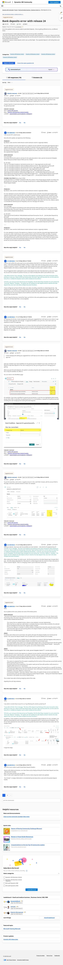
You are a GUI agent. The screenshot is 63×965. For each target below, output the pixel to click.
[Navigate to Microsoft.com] (6, 2)
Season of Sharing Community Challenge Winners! (26, 828)
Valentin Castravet (12, 93)
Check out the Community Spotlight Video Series (16, 816)
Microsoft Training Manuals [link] (11, 929)
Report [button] (25, 24)
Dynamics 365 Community (23, 2)
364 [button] (17, 906)
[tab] (13, 78)
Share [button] (19, 24)
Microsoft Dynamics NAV (12, 883)
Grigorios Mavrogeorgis (17, 912)
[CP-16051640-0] (5, 261)
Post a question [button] (54, 2)
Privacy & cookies (40, 955)
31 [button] (22, 26)
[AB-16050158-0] (5, 133)
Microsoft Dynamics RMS (12, 885)
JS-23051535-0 (11, 698)
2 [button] (16, 765)
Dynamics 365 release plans (10, 939)
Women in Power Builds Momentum (22, 837)
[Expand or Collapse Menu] (2, 6)
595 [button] (22, 901)
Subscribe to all (32, 889)
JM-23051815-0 (11, 765)
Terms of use (49, 955)
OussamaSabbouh (15, 901)
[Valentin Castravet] (5, 93)
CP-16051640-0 (11, 261)
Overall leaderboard (49, 917)
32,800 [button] (19, 93)
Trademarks (57, 955)
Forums (16, 10)
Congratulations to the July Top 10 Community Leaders (28, 845)
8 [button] (16, 132)
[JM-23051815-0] (5, 765)
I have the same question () (25, 63)
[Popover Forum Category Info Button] (27, 871)
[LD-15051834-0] (5, 317)
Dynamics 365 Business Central (17, 54)
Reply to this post (8, 63)
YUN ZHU (13, 906)
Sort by (4, 82)
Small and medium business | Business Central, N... (29, 10)
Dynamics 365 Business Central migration (14, 880)
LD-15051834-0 (18, 26)
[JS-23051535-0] (5, 698)
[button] (54, 2)
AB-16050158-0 (11, 132)
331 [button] (25, 912)
